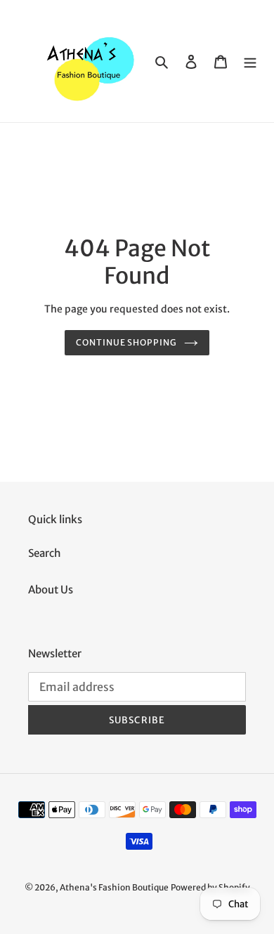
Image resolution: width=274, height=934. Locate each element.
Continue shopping (127, 342)
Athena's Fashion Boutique (114, 887)
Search (44, 553)
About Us (50, 589)
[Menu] (250, 61)
